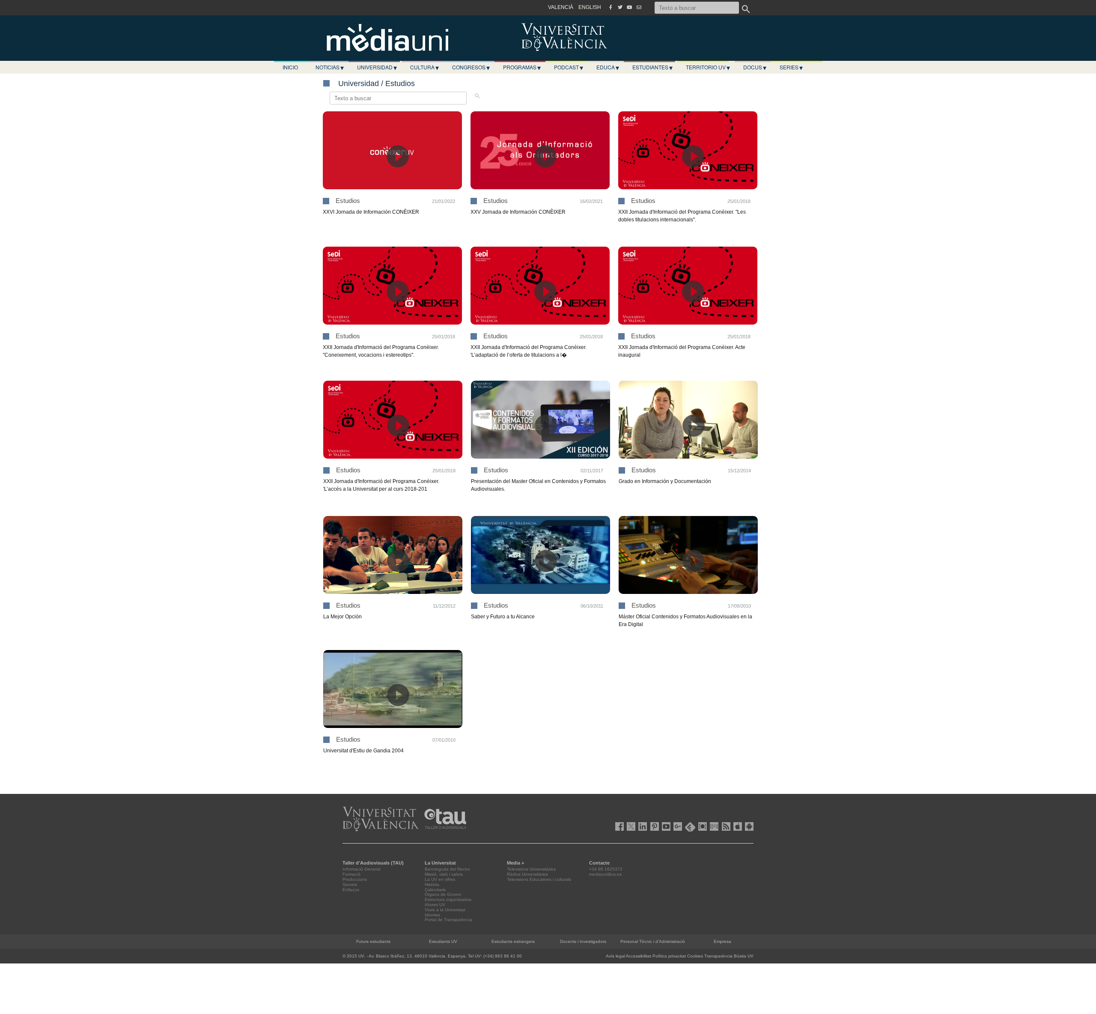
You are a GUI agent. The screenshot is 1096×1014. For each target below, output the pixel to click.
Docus (754, 67)
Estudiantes (652, 67)
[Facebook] (611, 7)
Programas (522, 67)
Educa (607, 67)
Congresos (471, 67)
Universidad (377, 67)
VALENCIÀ (560, 7)
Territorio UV (708, 67)
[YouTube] (629, 7)
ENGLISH (589, 7)
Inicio (290, 67)
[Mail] (639, 7)
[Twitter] (620, 7)
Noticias (330, 67)
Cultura (424, 67)
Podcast (568, 67)
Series (791, 67)
